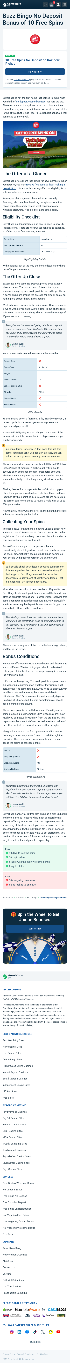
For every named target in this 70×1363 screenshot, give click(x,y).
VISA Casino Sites (12, 1137)
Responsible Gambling (15, 1292)
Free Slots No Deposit (15, 1202)
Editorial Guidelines (13, 1280)
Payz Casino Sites (12, 1169)
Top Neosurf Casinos (14, 1150)
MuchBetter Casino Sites (16, 1162)
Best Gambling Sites (14, 1040)
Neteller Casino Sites (14, 1124)
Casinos (20, 897)
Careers (7, 1273)
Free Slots (8, 1097)
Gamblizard (8, 897)
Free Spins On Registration (17, 1208)
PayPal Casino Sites (13, 1118)
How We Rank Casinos (15, 1254)
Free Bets (8, 1234)
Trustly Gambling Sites (15, 1143)
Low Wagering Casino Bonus (18, 1221)
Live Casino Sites (12, 1053)
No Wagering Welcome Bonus (19, 1227)
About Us (8, 1261)
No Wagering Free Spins (16, 1215)
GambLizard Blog (12, 1248)
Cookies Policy (43, 1354)
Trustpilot (35, 1341)
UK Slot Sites (10, 1091)
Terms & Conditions (25, 1354)
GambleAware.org (22, 79)
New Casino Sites (12, 1046)
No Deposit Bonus (12, 1189)
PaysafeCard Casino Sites (17, 1156)
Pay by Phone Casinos (15, 1111)
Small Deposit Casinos (15, 1078)
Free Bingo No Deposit (15, 1196)
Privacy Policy (9, 1354)
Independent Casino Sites (16, 1085)
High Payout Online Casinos (18, 1065)
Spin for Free (35, 928)
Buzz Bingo (32, 897)
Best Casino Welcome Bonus (18, 1183)
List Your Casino (12, 1286)
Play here (34, 71)
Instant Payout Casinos (15, 1072)
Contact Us (9, 1267)
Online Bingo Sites (12, 1059)
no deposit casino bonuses (31, 101)
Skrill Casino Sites (13, 1130)
